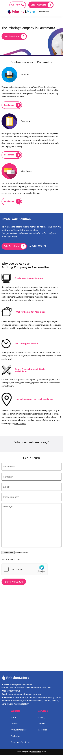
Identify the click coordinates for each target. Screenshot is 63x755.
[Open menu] (54, 11)
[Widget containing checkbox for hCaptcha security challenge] (25, 569)
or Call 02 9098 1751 (37, 246)
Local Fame (36, 752)
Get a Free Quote (38, 5)
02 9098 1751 (14, 691)
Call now (15, 5)
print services (20, 424)
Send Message (14, 581)
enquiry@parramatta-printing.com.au (24, 694)
